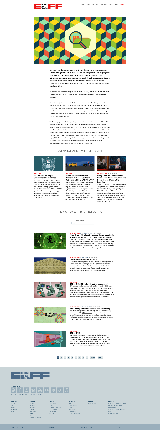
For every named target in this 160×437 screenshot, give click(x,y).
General (13, 403)
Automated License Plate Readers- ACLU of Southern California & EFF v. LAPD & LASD (80, 178)
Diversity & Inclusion (35, 417)
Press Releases (73, 405)
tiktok (60, 390)
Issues (88, 4)
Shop (116, 4)
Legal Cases (72, 409)
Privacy (51, 405)
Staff (31, 415)
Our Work (95, 4)
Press (12, 411)
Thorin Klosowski (87, 233)
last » (100, 357)
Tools (110, 4)
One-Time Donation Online (115, 405)
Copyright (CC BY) (17, 427)
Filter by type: (80, 220)
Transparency (53, 409)
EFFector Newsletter (74, 413)
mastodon (13, 390)
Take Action (103, 4)
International (53, 411)
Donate (122, 4)
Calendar (32, 403)
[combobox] (83, 223)
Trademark (50, 427)
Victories (32, 407)
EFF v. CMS (75, 333)
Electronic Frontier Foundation (48, 7)
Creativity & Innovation (55, 407)
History (32, 409)
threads (66, 390)
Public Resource (87, 313)
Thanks (118, 427)
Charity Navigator (36, 395)
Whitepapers (72, 411)
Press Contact (92, 403)
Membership (14, 409)
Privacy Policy (86, 427)
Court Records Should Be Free (83, 259)
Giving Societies (112, 407)
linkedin (53, 390)
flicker (46, 390)
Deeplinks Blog (102, 173)
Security (13, 407)
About (82, 4)
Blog (70, 403)
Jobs (31, 413)
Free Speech (53, 403)
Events (70, 407)
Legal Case (37, 173)
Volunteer (32, 405)
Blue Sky (33, 390)
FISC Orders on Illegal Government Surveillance (45, 177)
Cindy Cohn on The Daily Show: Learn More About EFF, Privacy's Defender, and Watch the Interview (111, 179)
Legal (12, 405)
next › (93, 357)
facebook (20, 390)
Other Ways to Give (113, 413)
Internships (33, 411)
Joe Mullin (85, 257)
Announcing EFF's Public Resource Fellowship (90, 309)
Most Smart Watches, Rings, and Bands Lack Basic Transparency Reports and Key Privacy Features (92, 236)
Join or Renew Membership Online (117, 403)
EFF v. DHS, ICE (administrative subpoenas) (89, 284)
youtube (40, 390)
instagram (26, 390)
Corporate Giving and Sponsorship (117, 409)
